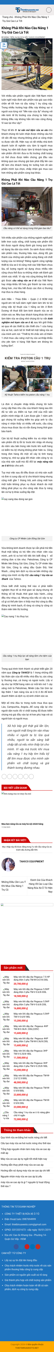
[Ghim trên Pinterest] (25, 776)
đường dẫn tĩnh (31, 850)
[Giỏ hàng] (48, 10)
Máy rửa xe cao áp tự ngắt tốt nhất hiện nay (24, 1158)
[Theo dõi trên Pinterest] (27, 1246)
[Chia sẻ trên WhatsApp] (4, 776)
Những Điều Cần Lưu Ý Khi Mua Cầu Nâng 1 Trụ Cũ (14, 886)
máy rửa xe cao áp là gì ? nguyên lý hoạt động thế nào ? (25, 1184)
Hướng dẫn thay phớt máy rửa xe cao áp (22, 1164)
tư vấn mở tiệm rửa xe (30, 130)
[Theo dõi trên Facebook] (16, 1246)
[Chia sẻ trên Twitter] (15, 776)
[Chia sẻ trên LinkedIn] (31, 776)
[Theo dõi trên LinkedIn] (32, 1246)
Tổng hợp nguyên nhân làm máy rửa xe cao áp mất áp (25, 1151)
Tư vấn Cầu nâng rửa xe (42, 847)
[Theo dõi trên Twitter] (21, 1246)
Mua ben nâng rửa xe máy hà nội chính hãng (22, 824)
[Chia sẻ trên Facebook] (9, 776)
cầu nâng (17, 280)
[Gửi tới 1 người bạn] (20, 776)
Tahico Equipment (36, 37)
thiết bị (21, 326)
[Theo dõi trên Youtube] (37, 1246)
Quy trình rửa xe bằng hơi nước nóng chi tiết (24, 1137)
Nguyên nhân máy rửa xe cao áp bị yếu (21, 1176)
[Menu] (4, 10)
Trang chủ (7, 17)
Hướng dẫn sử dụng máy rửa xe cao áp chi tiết (25, 1170)
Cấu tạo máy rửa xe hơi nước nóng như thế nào (26, 1143)
